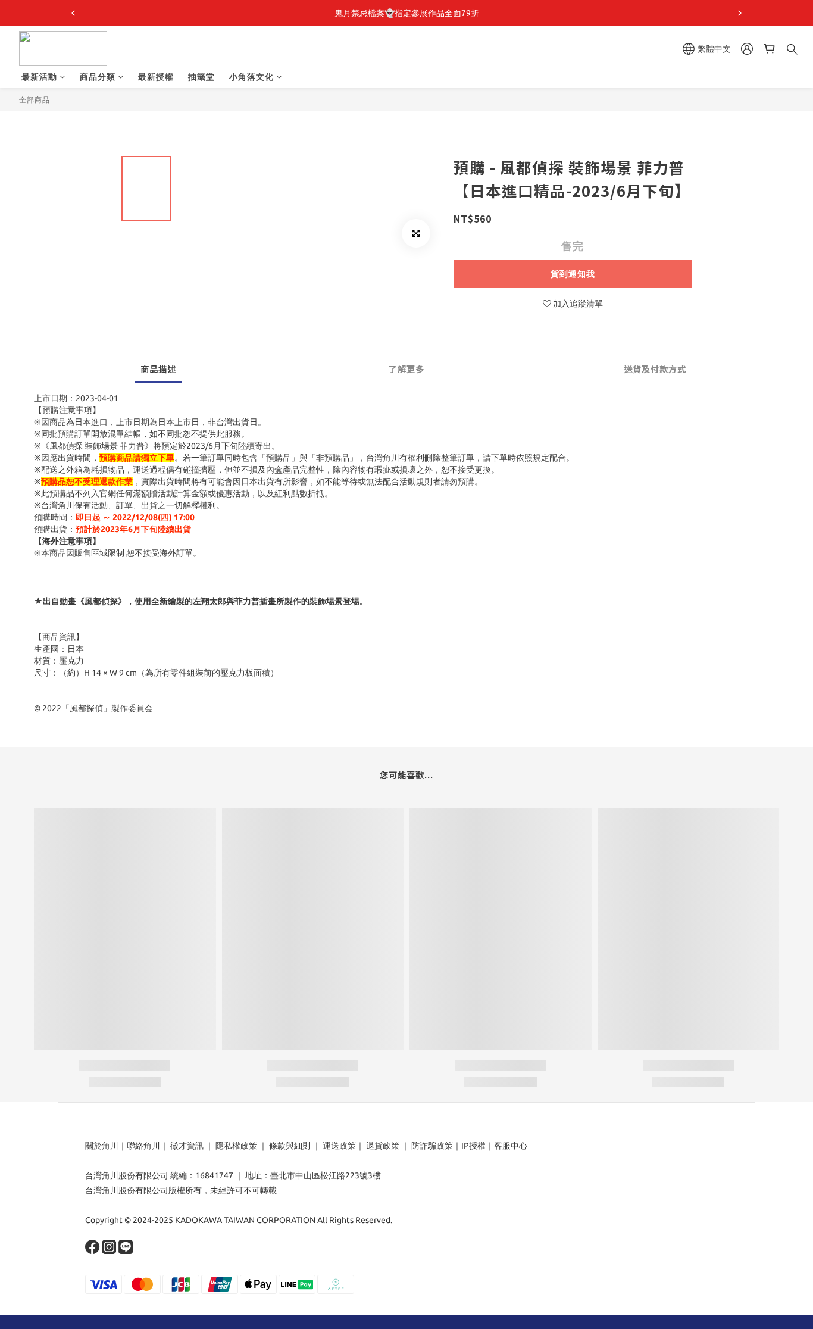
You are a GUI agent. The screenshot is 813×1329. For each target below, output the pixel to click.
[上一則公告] (73, 13)
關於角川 (101, 1145)
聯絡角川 (143, 1145)
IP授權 (473, 1145)
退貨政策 (382, 1145)
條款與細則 (290, 1145)
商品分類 (97, 77)
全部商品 (34, 100)
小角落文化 (251, 77)
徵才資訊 (187, 1145)
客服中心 (510, 1145)
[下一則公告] (739, 13)
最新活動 (39, 77)
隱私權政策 (236, 1145)
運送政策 (339, 1145)
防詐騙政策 (431, 1145)
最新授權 (156, 77)
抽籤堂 (201, 77)
